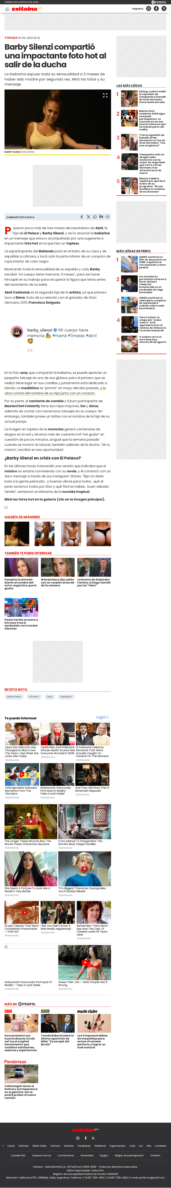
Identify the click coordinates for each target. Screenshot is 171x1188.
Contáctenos (66, 1155)
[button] (105, 95)
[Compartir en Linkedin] (101, 216)
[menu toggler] (7, 8)
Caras (11, 1146)
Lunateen (160, 1146)
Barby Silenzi (14, 696)
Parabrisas (84, 1146)
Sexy (49, 696)
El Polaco (34, 696)
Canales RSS (18, 1155)
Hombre (69, 1146)
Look (132, 1146)
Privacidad (87, 1155)
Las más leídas (129, 86)
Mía (149, 1146)
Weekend (100, 1146)
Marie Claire (40, 1146)
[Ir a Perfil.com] (158, 3)
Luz (141, 1146)
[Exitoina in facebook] (156, 8)
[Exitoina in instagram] (148, 8)
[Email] (107, 217)
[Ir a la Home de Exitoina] (27, 9)
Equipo (104, 1155)
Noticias (24, 1146)
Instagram (66, 696)
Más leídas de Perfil (133, 251)
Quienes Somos (41, 1155)
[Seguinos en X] (163, 8)
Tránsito (155, 1155)
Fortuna (55, 1146)
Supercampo (118, 1146)
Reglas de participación (129, 1155)
